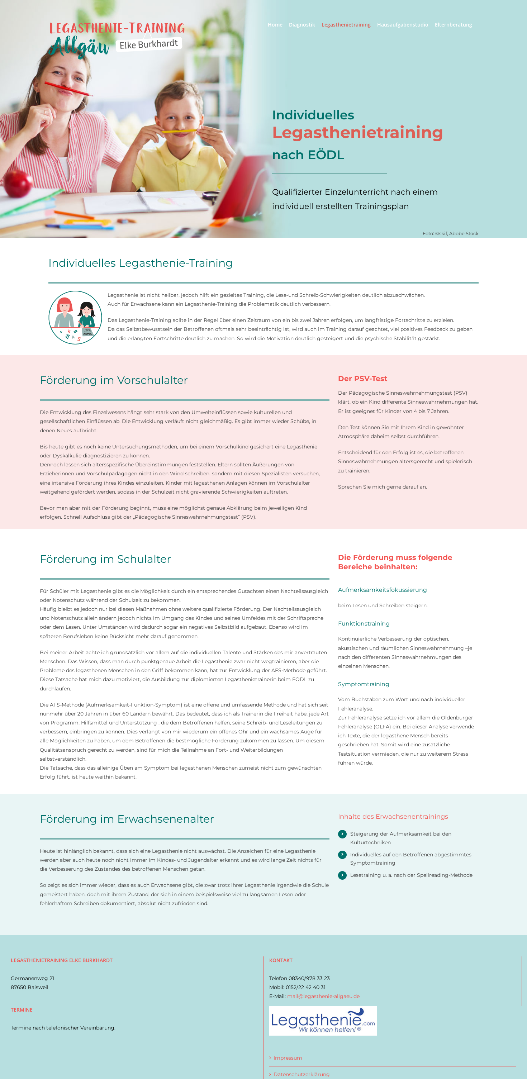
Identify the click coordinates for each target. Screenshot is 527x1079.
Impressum (288, 1058)
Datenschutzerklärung (302, 1074)
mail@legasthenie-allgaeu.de (323, 996)
